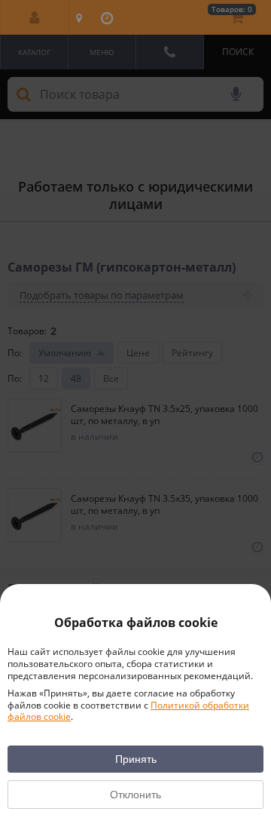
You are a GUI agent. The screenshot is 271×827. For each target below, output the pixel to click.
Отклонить (135, 795)
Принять (136, 759)
